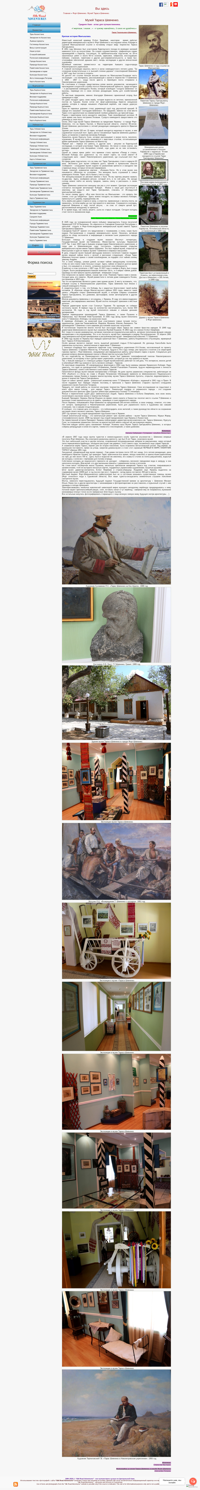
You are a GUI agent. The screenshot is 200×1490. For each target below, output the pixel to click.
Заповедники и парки (38, 71)
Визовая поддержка (38, 97)
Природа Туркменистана (40, 185)
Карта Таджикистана (38, 240)
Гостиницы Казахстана (39, 44)
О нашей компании (38, 55)
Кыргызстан (38, 86)
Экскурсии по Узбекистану (41, 132)
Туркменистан (39, 163)
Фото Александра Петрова (41, 78)
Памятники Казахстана (39, 68)
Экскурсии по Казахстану (40, 38)
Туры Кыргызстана (37, 90)
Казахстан (37, 30)
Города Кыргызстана (38, 104)
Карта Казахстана (37, 82)
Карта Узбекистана (38, 159)
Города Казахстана (38, 61)
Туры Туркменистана (38, 168)
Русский (52, 245)
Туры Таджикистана (38, 207)
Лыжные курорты (37, 41)
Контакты (43, 252)
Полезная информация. (40, 100)
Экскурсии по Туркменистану (42, 171)
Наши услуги (35, 51)
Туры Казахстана (37, 34)
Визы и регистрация (38, 48)
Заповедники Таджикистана (41, 234)
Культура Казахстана (38, 75)
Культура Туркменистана (40, 195)
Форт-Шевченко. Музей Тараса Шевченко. (91, 13)
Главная (37, 25)
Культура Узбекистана (39, 156)
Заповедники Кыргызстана (41, 114)
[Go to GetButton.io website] (193, 1487)
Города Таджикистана (39, 224)
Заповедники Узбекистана (41, 153)
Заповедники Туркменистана (42, 191)
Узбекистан (38, 125)
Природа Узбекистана (39, 146)
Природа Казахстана (38, 65)
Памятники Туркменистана (41, 188)
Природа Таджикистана (39, 227)
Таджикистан (39, 202)
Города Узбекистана (38, 142)
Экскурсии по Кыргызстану (41, 93)
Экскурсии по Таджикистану (41, 210)
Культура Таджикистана (39, 237)
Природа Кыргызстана (39, 107)
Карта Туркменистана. (39, 198)
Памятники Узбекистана (40, 149)
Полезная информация (39, 58)
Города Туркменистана (39, 181)
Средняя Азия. (36, 217)
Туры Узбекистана (37, 129)
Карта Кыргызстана (38, 120)
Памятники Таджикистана (40, 230)
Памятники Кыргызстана (40, 110)
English (35, 245)
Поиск (30, 273)
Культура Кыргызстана (39, 117)
